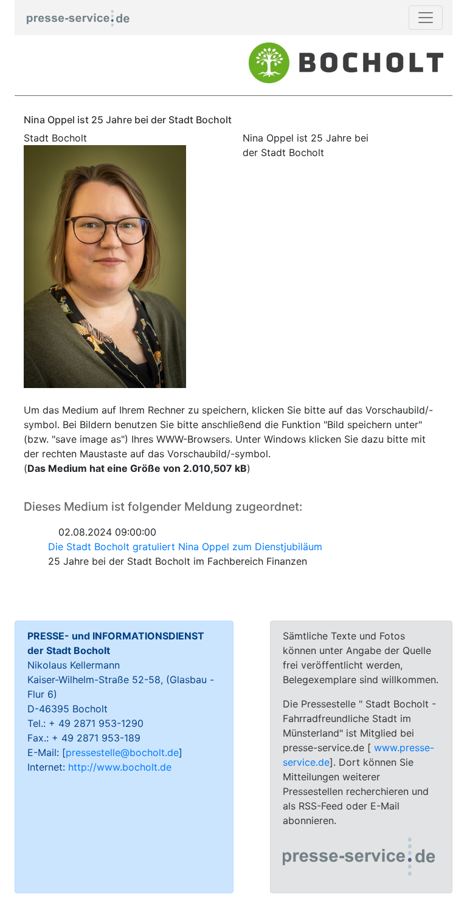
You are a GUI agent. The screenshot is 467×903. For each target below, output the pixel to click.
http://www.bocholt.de (119, 767)
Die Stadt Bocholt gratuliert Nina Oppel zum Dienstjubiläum (185, 546)
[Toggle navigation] (426, 17)
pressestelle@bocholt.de (122, 752)
